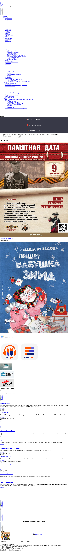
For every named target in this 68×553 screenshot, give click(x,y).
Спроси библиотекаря (9, 46)
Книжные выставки (8, 78)
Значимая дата (4, 412)
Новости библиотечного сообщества (11, 109)
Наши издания (7, 100)
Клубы (6, 49)
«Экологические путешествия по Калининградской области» (16, 85)
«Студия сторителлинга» (11, 53)
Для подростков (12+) (11, 69)
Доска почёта (7, 111)
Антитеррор (7, 33)
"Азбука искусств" (8, 84)
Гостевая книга (7, 34)
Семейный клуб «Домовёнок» (12, 59)
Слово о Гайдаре (5, 403)
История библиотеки (8, 19)
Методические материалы (11, 101)
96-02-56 (34, 533)
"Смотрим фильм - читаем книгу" (13, 57)
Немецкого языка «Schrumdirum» (13, 52)
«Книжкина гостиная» (11, 58)
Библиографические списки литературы (14, 104)
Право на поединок (6, 440)
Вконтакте (2, 3)
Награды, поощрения (8, 26)
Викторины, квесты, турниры (10, 48)
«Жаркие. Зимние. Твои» (7, 431)
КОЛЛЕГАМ (5, 98)
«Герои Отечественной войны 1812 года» (12, 95)
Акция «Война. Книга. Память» (10, 92)
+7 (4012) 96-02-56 (3, 1)
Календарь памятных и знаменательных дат (15, 103)
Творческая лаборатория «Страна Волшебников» (16, 55)
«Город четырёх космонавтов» (10, 94)
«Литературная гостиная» (9, 89)
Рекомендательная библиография (13, 102)
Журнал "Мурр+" (8, 63)
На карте (2, 2)
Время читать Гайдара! (7, 456)
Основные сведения (8, 18)
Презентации (9, 105)
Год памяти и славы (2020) (9, 42)
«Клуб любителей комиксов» (12, 54)
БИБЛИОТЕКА (5, 17)
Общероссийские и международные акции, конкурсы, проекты (16, 113)
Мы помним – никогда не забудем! (10, 448)
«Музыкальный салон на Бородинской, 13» (12, 93)
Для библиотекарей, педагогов (12, 71)
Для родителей (9, 70)
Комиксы (8, 76)
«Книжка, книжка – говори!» (10, 90)
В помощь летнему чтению (10, 96)
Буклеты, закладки (10, 107)
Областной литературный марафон (11, 112)
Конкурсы (6, 60)
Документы (7, 27)
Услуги (6, 25)
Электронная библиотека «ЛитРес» (11, 62)
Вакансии (6, 36)
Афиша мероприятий (8, 38)
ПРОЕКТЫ (5, 82)
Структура (6, 20)
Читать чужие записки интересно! (10, 421)
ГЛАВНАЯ (5, 16)
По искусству (9, 75)
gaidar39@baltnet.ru (3, 0)
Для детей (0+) (9, 67)
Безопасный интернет (9, 61)
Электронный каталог (9, 23)
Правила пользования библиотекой (11, 47)
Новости (6, 40)
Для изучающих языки (11, 72)
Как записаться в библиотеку (10, 22)
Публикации (7, 28)
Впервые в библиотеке (6, 474)
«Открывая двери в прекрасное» (10, 91)
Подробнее (2, 408)
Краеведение (9, 73)
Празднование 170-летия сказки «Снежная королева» (15, 464)
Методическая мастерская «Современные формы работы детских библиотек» (19, 99)
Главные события (8, 39)
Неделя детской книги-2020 (10, 97)
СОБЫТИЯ (5, 37)
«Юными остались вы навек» (10, 86)
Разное (8, 106)
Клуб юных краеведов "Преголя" (13, 50)
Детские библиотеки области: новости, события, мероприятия (16, 108)
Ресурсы (6, 24)
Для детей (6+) (9, 68)
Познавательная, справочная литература (14, 74)
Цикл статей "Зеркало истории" (10, 83)
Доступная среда (8, 32)
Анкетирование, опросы (9, 44)
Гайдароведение (8, 29)
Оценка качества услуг (9, 35)
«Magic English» (10, 51)
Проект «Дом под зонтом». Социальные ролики (13, 79)
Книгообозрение (8, 77)
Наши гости (7, 31)
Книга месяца (7, 64)
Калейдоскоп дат (8, 41)
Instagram (2, 5)
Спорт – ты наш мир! (6, 482)
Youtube (1, 4)
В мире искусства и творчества (10, 80)
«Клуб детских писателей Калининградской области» (16, 56)
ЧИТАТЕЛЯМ (5, 45)
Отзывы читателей (8, 30)
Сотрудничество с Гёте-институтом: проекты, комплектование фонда (17, 81)
